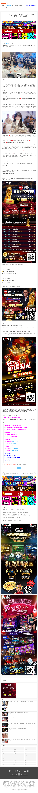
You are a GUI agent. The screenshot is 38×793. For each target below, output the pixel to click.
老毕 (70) (3, 751)
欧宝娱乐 (4, 783)
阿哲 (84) (3, 749)
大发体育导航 (33, 787)
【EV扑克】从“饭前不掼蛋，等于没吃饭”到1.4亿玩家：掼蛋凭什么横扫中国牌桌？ (15, 512)
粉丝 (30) (26, 753)
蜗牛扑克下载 (21, 5)
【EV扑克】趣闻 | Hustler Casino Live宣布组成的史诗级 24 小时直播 (10, 474)
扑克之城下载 (32, 785)
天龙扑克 (25, 785)
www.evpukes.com (13, 446)
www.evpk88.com (15, 441)
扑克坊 (11, 785)
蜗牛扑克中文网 (23, 781)
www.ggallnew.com (14, 460)
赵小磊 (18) (14, 758)
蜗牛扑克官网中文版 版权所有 (23, 789)
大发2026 (21, 787)
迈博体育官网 (21, 782)
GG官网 (21, 783)
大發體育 (18, 786)
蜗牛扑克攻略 (15, 5)
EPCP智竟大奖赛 (26, 786)
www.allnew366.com (15, 455)
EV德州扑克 (33, 786)
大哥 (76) (14, 749)
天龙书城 (19, 781)
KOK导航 (30, 782)
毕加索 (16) (3, 760)
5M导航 (8, 784)
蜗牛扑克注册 (23, 774)
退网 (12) (3, 762)
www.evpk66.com (14, 439)
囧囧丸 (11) (26, 764)
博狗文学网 (7, 781)
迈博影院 (21, 784)
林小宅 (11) (3, 764)
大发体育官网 (25, 787)
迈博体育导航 (26, 782)
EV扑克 (24, 784)
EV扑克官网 (4, 7)
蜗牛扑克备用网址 (9, 782)
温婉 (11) (14, 764)
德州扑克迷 (11, 781)
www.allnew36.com (15, 453)
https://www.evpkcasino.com (14, 450)
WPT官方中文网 (5, 786)
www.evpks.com (14, 432)
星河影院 (34, 784)
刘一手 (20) (3, 758)
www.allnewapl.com (13, 459)
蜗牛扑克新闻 (8, 5)
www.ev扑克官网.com (13, 436)
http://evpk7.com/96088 (12, 417)
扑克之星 (22, 785)
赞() (19, 467)
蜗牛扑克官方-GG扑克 (5, 3)
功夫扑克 (27, 783)
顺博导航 (11, 783)
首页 (3, 5)
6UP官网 (13, 782)
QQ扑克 (30, 783)
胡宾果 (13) (14, 760)
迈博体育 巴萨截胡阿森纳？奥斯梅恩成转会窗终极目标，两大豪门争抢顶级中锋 (15, 514)
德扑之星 (19, 785)
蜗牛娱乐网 (4, 782)
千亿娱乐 (11, 784)
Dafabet (3, 787)
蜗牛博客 (27, 781)
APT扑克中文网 (10, 787)
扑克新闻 (30, 786)
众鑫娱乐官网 (17, 782)
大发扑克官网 (4, 784)
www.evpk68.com (14, 443)
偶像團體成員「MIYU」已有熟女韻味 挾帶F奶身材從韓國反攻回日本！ (14, 509)
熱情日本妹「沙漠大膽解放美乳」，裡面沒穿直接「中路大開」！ (13, 520)
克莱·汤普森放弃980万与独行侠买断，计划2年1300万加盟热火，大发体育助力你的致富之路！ (17, 515)
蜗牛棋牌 (33, 781)
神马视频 (18, 787)
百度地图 (19, 790)
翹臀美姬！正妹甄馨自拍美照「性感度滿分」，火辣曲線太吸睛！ (13, 517)
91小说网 (31, 784)
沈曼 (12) (26, 760)
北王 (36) (26, 751)
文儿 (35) (14, 753)
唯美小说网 (27, 784)
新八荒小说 (15, 781)
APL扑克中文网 (14, 786)
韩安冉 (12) (14, 762)
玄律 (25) (14, 755)
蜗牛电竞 (21, 786)
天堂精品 (14, 787)
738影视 (24, 783)
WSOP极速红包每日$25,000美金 (22, 464)
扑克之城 (28, 785)
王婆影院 (8, 785)
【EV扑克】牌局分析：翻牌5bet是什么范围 (29, 473)
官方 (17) (26, 758)
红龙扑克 (18, 784)
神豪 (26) (3, 755)
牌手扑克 (6, 787)
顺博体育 (14, 783)
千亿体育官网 (9, 786)
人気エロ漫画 (7, 783)
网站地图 (16, 790)
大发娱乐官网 (29, 787)
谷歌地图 (21, 790)
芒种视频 (30, 781)
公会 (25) (26, 755)
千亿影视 (14, 784)
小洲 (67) (14, 751)
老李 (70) (26, 749)
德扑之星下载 (15, 785)
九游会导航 (33, 782)
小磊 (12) (26, 762)
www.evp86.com (7, 43)
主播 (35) (3, 753)
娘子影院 (5, 785)
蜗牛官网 (18, 783)
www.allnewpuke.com (16, 457)
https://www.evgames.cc (14, 448)
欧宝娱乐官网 (33, 783)
